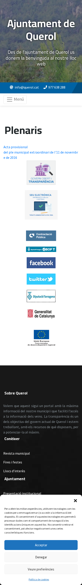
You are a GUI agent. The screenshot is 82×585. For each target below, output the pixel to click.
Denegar (41, 557)
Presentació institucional (22, 493)
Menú (18, 99)
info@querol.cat (27, 87)
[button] (75, 500)
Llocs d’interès (14, 471)
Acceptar (41, 545)
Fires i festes (12, 462)
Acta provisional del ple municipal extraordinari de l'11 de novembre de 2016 (40, 152)
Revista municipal (16, 453)
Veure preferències (41, 569)
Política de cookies (39, 579)
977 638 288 (56, 87)
